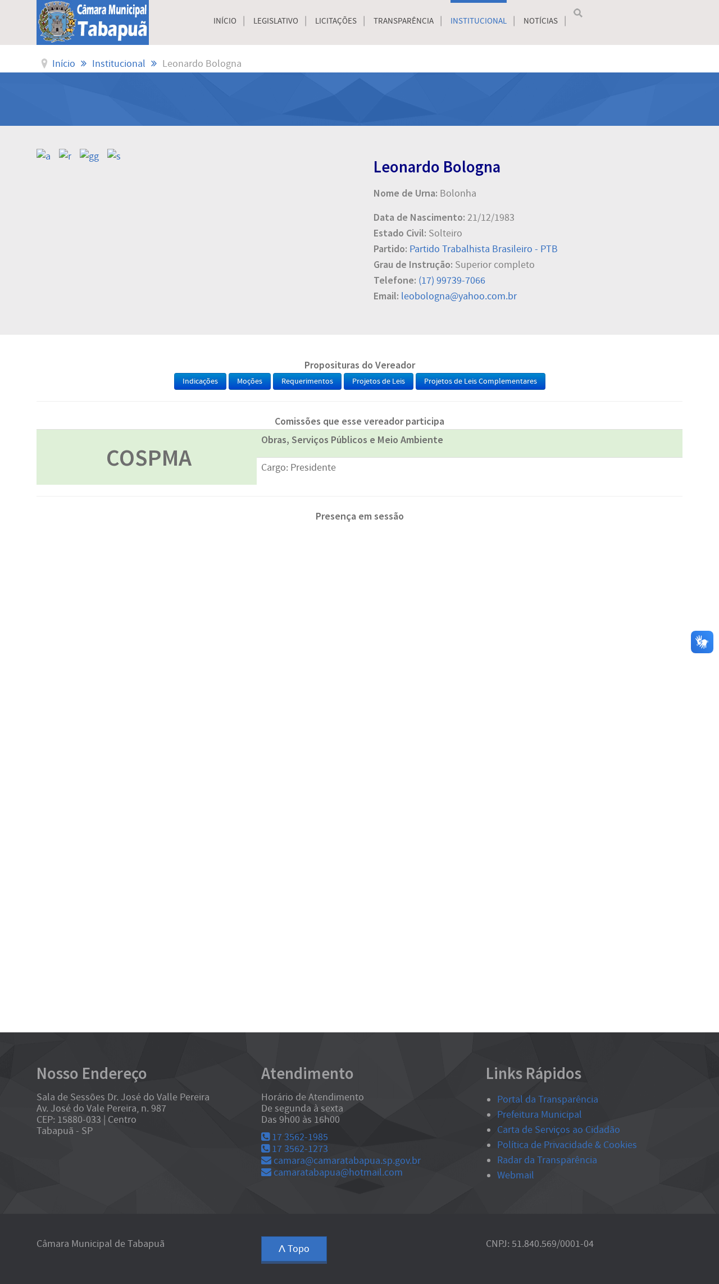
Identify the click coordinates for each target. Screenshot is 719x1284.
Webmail (515, 1175)
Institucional (478, 21)
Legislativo (275, 21)
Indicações (200, 381)
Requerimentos (307, 381)
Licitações (336, 21)
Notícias (541, 21)
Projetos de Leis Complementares (480, 381)
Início (224, 21)
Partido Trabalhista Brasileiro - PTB (483, 249)
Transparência (404, 21)
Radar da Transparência (547, 1160)
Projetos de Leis (378, 381)
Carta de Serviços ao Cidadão (558, 1129)
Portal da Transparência (547, 1099)
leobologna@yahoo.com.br (459, 296)
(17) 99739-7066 (451, 280)
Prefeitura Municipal (539, 1114)
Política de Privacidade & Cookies (567, 1145)
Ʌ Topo (294, 1248)
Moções (249, 381)
